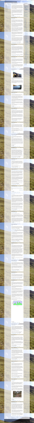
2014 (25, 26)
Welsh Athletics (25, 15)
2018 (25, 23)
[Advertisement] (7, 19)
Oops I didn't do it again (14, 148)
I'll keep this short (13, 273)
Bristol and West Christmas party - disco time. (26, 43)
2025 (25, 18)
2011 (25, 28)
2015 (25, 25)
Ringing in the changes (14, 135)
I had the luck (13, 45)
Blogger (20, 421)
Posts (25, 4)
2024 (25, 19)
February (26, 62)
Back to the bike (26, 40)
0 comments (18, 55)
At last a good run (13, 93)
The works (26, 50)
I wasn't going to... (26, 54)
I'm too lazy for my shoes (14, 212)
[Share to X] (21, 54)
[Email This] (20, 54)
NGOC (24, 13)
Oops (12, 225)
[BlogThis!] (12, 15)
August (25, 58)
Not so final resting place (14, 261)
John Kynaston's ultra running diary (26, 9)
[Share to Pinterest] (22, 54)
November (26, 56)
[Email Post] (19, 55)
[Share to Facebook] (13, 15)
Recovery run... (13, 123)
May (25, 60)
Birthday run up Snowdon (14, 109)
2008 (25, 30)
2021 (25, 21)
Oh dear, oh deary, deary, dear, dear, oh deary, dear (26, 41)
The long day (13, 362)
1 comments (18, 322)
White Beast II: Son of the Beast (27, 52)
